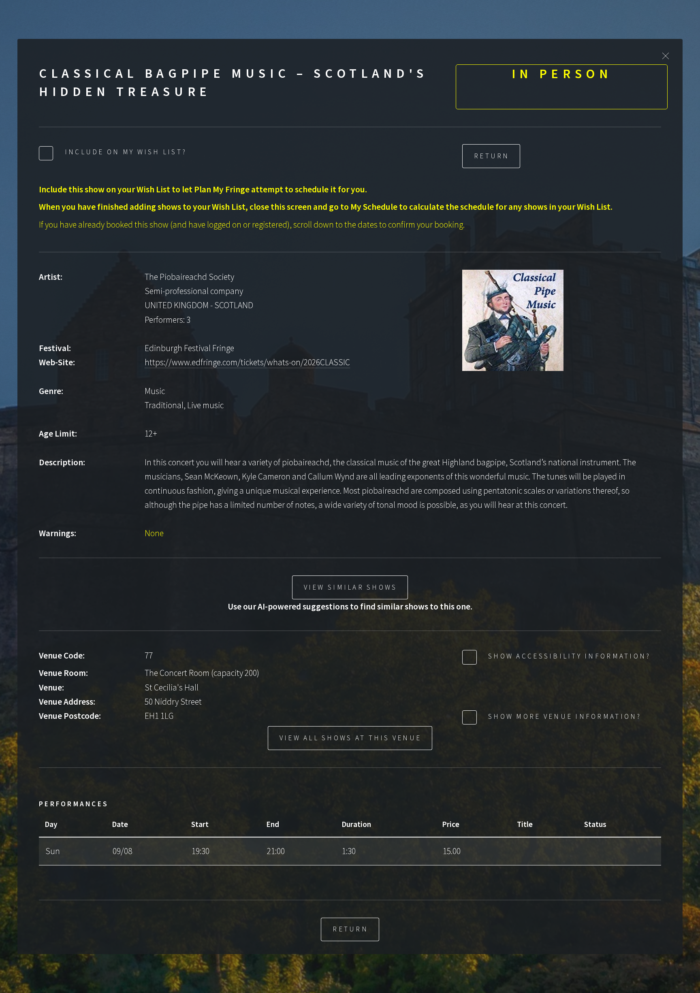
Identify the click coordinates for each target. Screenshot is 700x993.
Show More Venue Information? (563, 716)
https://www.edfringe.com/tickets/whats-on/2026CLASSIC (247, 362)
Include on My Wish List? (124, 151)
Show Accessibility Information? (568, 656)
